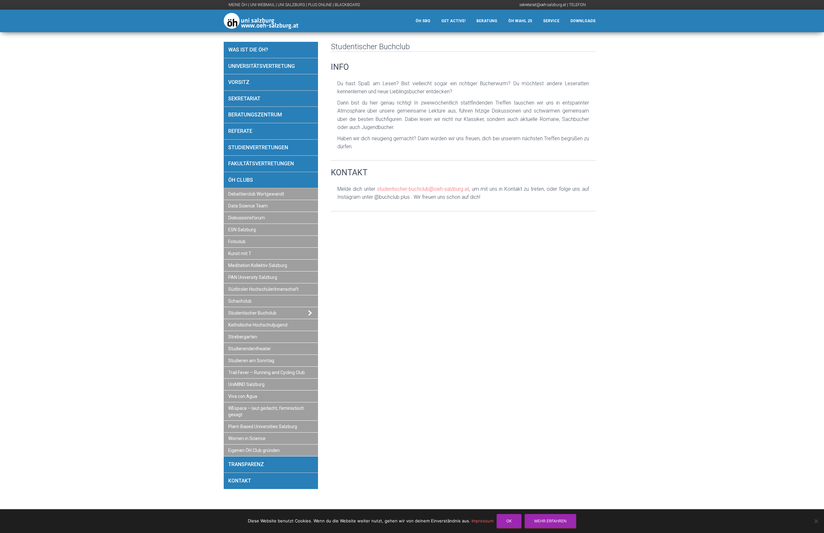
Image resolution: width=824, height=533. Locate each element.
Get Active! (453, 21)
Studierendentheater (249, 348)
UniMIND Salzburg (246, 384)
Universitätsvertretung (261, 66)
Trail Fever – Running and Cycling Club (266, 372)
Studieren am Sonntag (251, 360)
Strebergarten (242, 336)
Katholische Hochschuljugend (257, 324)
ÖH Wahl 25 (520, 21)
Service (551, 21)
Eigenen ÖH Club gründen (254, 450)
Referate (240, 131)
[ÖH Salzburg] (261, 21)
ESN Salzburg (242, 229)
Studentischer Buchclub (252, 313)
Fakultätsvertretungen (261, 164)
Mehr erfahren (550, 521)
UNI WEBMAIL (262, 5)
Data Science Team (248, 205)
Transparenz (246, 464)
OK (509, 521)
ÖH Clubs (240, 180)
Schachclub (240, 301)
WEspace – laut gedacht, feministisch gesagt (266, 411)
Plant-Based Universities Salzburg (262, 426)
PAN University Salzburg (252, 277)
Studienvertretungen (258, 147)
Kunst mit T (239, 253)
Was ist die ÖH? (248, 50)
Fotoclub (237, 241)
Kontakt (239, 481)
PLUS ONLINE (320, 5)
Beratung (486, 21)
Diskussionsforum (246, 217)
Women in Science (247, 438)
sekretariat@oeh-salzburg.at (543, 5)
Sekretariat (244, 99)
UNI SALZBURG (291, 5)
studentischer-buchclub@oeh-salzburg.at (423, 189)
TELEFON (577, 5)
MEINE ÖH (238, 5)
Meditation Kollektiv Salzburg (257, 265)
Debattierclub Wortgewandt (256, 194)
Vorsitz (238, 82)
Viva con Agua (242, 396)
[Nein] (816, 521)
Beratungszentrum (255, 115)
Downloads (582, 21)
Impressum (482, 520)
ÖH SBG (423, 21)
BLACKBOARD (347, 5)
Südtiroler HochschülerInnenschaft (263, 289)
